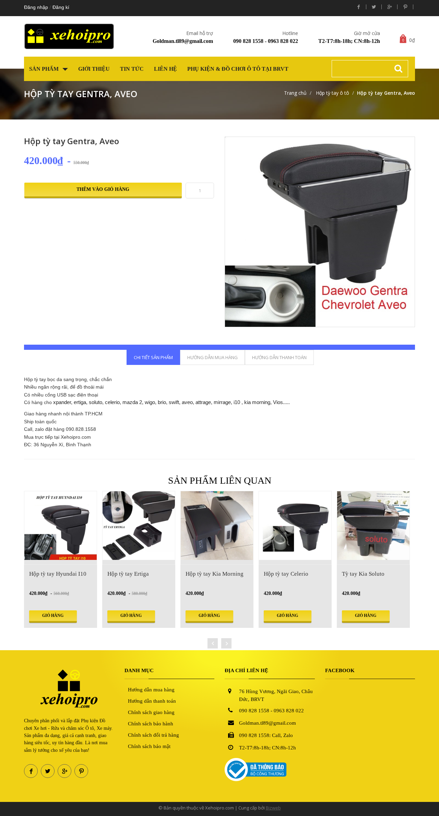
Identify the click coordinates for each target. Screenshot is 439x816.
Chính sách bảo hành (150, 723)
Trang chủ (295, 93)
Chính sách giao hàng (151, 712)
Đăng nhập (36, 7)
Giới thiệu (94, 69)
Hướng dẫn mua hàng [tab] (212, 357)
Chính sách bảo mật (149, 746)
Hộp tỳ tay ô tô (332, 93)
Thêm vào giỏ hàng (102, 189)
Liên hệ (165, 69)
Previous (216, 214)
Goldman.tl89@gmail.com (183, 41)
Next (423, 214)
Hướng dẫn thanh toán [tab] (279, 357)
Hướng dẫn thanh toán (152, 701)
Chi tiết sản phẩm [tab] (153, 357)
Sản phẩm (44, 69)
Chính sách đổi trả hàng (153, 735)
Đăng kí (60, 7)
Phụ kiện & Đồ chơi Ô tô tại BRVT (237, 69)
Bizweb (273, 808)
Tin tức (132, 69)
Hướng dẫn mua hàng (151, 689)
